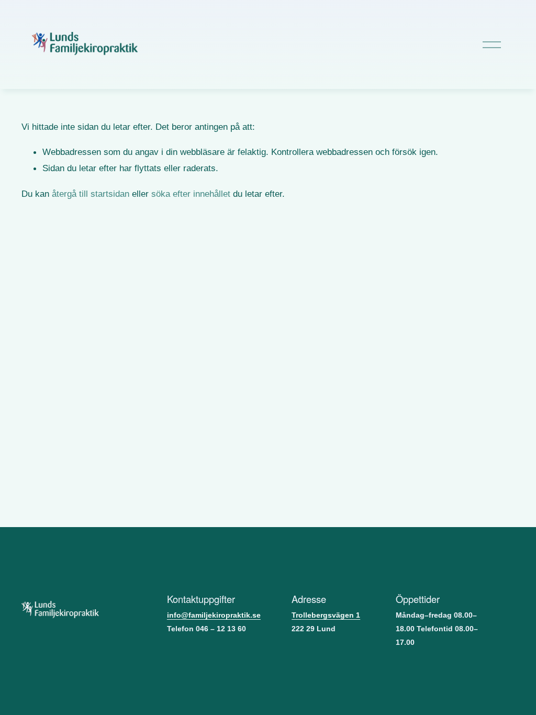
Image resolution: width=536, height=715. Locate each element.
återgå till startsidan (90, 193)
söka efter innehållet (190, 193)
